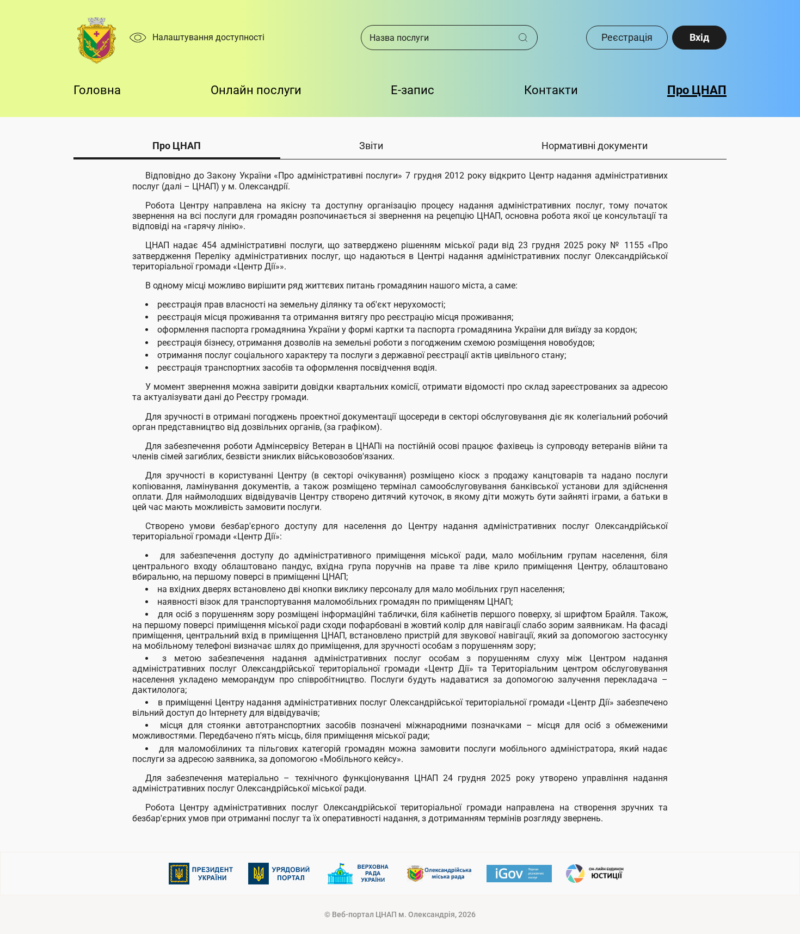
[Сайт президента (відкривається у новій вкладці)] (201, 873)
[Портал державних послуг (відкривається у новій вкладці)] (519, 873)
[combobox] (439, 38)
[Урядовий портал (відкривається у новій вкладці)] (280, 873)
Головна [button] (97, 90)
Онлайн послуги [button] (256, 90)
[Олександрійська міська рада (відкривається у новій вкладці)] (439, 873)
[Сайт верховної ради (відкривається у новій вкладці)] (360, 873)
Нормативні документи (594, 145)
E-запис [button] (412, 90)
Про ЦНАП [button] (697, 90)
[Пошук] (527, 37)
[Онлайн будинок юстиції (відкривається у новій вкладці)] (598, 873)
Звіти (371, 145)
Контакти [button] (551, 90)
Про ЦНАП (176, 145)
